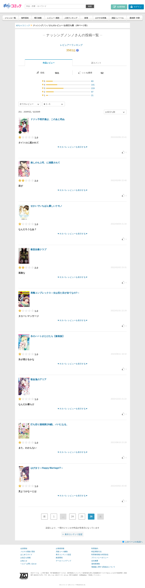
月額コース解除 (62, 552)
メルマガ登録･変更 (27, 552)
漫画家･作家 (135, 18)
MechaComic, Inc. (81, 584)
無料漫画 (25, 18)
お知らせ (23, 561)
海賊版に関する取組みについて (103, 567)
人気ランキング (70, 18)
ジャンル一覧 (10, 18)
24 (72, 516)
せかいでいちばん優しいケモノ (46, 206)
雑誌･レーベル (118, 18)
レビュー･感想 (53, 18)
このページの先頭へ (134, 542)
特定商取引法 (96, 552)
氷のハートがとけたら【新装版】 (48, 336)
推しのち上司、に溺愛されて (45, 162)
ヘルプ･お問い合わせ (28, 564)
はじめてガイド (26, 555)
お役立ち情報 (25, 558)
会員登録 (23, 548)
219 (93, 88)
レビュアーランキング (71, 45)
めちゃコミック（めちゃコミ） (67, 584)
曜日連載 (38, 18)
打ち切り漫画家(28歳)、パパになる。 (50, 424)
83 (92, 81)
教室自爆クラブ (38, 249)
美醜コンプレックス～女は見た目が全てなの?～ (55, 293)
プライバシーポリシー (99, 558)
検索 (90, 6)
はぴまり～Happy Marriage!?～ (47, 468)
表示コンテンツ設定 (63, 555)
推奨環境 (59, 558)
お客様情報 (60, 548)
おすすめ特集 (100, 18)
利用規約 (94, 548)
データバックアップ (63, 561)
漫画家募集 (95, 564)
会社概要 (94, 561)
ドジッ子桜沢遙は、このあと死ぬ (48, 119)
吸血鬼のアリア (38, 379)
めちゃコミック (23, 25)
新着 (86, 18)
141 (93, 85)
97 (92, 92)
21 (92, 95)
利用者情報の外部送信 (99, 555)
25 (82, 516)
